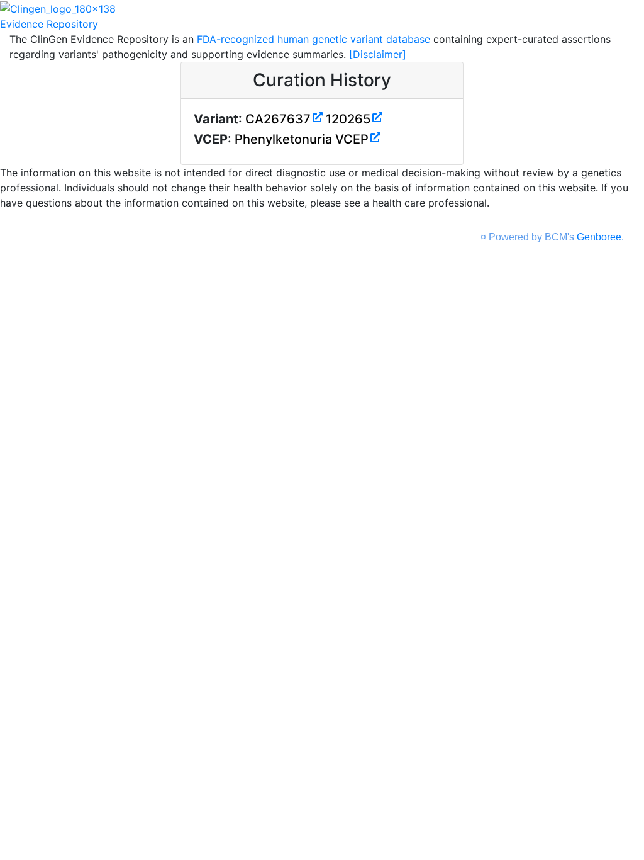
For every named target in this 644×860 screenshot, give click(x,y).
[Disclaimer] (377, 54)
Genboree (599, 237)
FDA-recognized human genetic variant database (313, 39)
